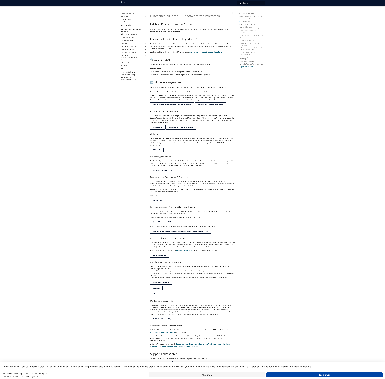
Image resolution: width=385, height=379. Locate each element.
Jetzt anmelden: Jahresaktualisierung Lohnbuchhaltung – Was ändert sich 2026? (180, 231)
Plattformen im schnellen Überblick (180, 127)
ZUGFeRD (156, 288)
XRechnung (157, 294)
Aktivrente (157, 150)
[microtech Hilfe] (123, 3)
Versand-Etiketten (159, 255)
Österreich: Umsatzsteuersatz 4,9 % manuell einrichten (172, 105)
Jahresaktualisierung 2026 (162, 222)
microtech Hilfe (127, 13)
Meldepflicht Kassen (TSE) (162, 319)
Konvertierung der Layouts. (162, 170)
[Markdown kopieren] (233, 13)
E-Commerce (157, 127)
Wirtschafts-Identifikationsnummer (162, 332)
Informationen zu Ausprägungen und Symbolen (205, 52)
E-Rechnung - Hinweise (161, 282)
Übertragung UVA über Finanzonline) (210, 105)
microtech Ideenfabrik (184, 250)
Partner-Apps (157, 200)
